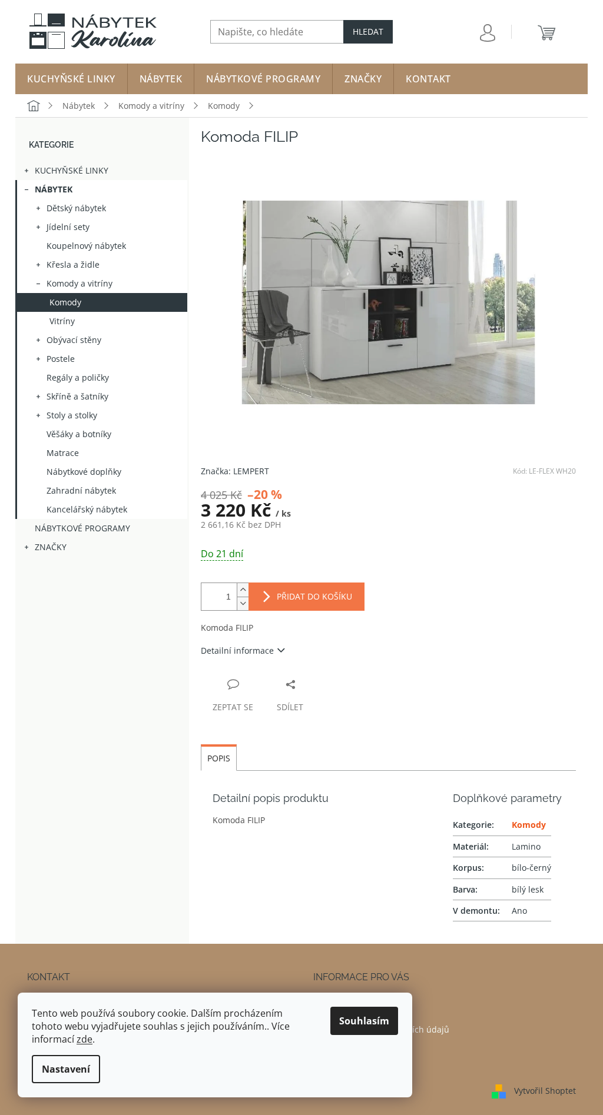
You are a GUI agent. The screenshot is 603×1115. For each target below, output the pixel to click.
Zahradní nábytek (81, 490)
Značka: (235, 471)
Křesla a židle (73, 264)
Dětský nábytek (76, 208)
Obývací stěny (74, 339)
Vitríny (62, 321)
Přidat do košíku (314, 596)
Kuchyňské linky (71, 170)
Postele (61, 358)
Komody (65, 302)
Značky (51, 546)
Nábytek (53, 189)
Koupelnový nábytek (86, 245)
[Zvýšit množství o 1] (243, 590)
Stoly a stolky (72, 415)
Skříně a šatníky (77, 396)
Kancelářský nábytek (87, 509)
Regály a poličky (78, 377)
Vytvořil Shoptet (545, 1090)
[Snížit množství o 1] (243, 603)
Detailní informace (237, 650)
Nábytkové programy (82, 528)
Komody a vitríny (79, 283)
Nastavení (66, 1069)
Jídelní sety (68, 226)
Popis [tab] (218, 758)
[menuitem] (71, 79)
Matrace (63, 452)
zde (84, 1039)
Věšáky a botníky (79, 434)
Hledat (368, 31)
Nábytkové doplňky (84, 471)
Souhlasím (364, 1020)
